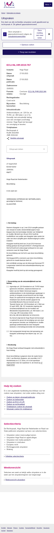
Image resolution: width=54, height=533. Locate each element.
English (3, 528)
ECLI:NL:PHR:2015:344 (37, 92)
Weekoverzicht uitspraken (15, 480)
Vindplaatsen (12, 127)
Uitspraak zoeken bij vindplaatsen (19, 409)
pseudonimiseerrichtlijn (17, 36)
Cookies (21, 528)
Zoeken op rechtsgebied (16, 404)
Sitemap (9, 528)
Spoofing (39, 528)
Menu (47, 5)
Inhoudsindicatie (13, 110)
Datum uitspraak (10, 74)
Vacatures (46, 528)
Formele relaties (10, 93)
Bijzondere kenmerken (11, 105)
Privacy (15, 528)
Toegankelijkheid (30, 528)
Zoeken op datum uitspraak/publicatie (21, 397)
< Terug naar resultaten (27, 52)
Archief (3, 530)
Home (3, 13)
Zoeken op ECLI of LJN (15, 402)
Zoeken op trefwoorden (15, 400)
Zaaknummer (12, 85)
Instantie (10, 70)
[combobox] (27, 149)
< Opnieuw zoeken (27, 45)
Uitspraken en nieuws (13, 13)
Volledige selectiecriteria (14, 456)
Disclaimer (10, 530)
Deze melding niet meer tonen (39, 34)
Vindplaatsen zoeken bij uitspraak (19, 407)
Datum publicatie (11, 80)
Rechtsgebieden (13, 98)
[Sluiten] (49, 34)
